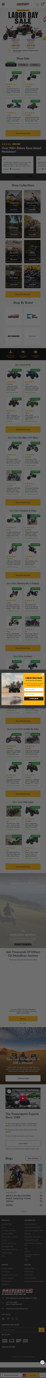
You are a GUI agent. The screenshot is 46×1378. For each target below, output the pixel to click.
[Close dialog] (43, 674)
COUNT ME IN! (33, 698)
